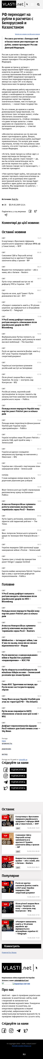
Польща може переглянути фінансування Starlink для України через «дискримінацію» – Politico (21, 425)
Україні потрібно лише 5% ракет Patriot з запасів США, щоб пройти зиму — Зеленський (20, 440)
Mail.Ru (15, 199)
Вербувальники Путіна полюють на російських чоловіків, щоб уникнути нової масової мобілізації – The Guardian (21, 339)
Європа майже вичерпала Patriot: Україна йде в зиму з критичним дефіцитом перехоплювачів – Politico (21, 573)
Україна (5, 475)
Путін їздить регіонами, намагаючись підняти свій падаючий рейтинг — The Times (19, 521)
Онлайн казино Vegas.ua (21, 1046)
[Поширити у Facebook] (30, 211)
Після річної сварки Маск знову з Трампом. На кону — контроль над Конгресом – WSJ (17, 380)
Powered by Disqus (9, 953)
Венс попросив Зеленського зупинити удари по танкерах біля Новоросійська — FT (21, 535)
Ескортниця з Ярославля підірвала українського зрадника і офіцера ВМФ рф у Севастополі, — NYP (21, 243)
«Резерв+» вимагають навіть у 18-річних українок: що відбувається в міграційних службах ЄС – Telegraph (21, 307)
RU (24, 1054)
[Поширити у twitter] (35, 211)
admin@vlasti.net (21, 981)
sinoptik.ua (23, 760)
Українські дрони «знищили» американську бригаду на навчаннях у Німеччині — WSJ (20, 454)
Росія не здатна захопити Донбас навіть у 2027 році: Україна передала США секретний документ (21, 353)
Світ (3, 238)
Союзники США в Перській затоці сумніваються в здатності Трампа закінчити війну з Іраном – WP (17, 258)
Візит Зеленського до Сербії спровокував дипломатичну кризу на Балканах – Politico (21, 492)
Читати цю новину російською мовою (27, 34)
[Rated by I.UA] (7, 984)
